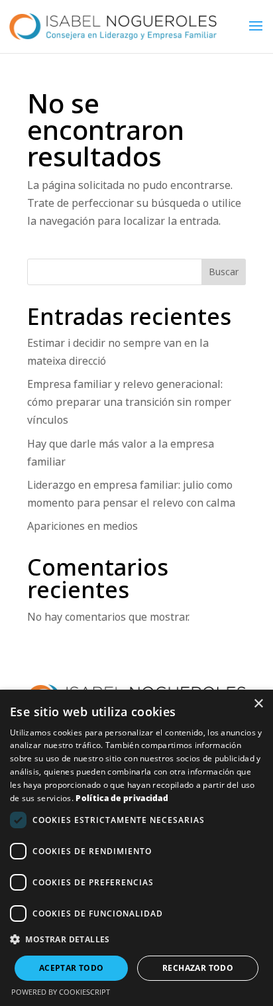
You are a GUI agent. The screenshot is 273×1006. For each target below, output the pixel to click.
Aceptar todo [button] (71, 968)
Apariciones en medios (82, 526)
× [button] (258, 704)
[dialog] (136, 848)
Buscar (224, 271)
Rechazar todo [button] (197, 968)
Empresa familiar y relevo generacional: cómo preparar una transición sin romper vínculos (129, 402)
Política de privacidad (122, 798)
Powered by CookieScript (60, 992)
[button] (136, 939)
